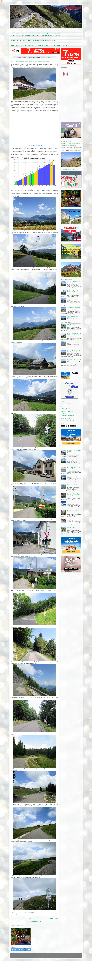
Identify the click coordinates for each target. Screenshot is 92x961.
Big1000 (16, 914)
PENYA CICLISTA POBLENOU (67, 420)
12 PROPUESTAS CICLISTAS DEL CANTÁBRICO (22, 45)
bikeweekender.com (36, 186)
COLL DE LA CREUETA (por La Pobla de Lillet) (73, 282)
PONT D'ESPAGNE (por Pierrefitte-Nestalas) (74, 325)
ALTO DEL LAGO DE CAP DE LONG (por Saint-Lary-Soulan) (73, 494)
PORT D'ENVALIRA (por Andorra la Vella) (73, 308)
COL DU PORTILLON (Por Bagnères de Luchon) (72, 291)
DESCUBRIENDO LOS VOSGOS (18, 40)
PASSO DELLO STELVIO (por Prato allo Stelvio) (73, 519)
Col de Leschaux (22, 914)
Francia (34, 914)
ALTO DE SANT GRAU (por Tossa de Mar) (74, 360)
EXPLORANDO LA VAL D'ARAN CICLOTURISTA (49, 43)
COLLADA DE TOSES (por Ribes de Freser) (73, 476)
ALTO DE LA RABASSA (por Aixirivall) (73, 342)
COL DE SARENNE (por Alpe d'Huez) (73, 317)
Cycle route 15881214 (32, 145)
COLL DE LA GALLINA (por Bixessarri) (73, 511)
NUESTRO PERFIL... (56, 45)
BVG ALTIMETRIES (65, 408)
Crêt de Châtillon (29, 914)
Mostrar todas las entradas (46, 57)
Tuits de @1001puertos (65, 369)
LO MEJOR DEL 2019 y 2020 (42, 45)
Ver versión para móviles (34, 921)
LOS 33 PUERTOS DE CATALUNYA (65, 38)
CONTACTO (66, 45)
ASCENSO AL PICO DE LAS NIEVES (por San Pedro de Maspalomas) (70, 144)
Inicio (29, 918)
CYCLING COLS (64, 416)
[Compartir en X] (31, 912)
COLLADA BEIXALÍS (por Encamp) (72, 299)
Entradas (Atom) (20, 925)
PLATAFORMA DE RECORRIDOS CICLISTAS (71, 410)
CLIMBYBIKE (64, 413)
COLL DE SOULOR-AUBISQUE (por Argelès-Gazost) (73, 468)
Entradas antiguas (53, 918)
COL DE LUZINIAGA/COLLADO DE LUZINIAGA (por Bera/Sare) (74, 334)
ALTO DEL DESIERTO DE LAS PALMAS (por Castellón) (73, 351)
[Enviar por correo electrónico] (28, 912)
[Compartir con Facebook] (32, 912)
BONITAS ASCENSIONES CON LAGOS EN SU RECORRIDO (42, 40)
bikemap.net (40, 145)
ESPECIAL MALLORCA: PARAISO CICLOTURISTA (23, 43)
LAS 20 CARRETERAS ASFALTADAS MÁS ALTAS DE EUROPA (25, 35)
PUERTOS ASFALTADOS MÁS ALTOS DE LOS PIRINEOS (24, 38)
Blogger (57, 956)
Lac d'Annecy (39, 914)
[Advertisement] (71, 99)
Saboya (43, 914)
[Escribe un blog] (29, 912)
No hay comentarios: (20, 912)
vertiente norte (37, 230)
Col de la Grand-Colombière (41, 805)
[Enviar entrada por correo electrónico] (26, 912)
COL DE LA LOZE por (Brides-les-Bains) (74, 502)
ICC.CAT (63, 406)
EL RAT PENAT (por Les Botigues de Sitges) (74, 451)
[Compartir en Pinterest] (33, 912)
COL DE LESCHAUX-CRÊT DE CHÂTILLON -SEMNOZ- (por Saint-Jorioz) (30, 61)
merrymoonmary (44, 956)
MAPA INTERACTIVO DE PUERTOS (19, 33)
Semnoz (47, 914)
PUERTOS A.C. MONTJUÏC (67, 411)
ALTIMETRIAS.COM (65, 418)
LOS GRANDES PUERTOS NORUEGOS (51, 35)
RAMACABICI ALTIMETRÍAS (67, 415)
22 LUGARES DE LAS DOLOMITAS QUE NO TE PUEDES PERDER (45, 33)
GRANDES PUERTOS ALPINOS (47, 38)
